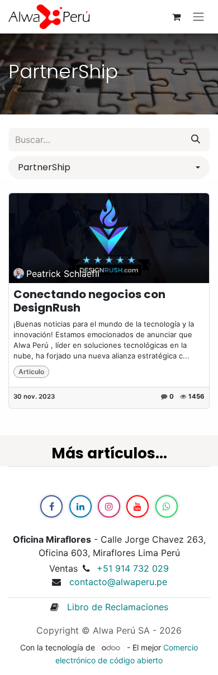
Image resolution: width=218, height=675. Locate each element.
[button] (109, 167)
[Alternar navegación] (198, 17)
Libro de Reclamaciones (113, 606)
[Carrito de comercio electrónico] (176, 17)
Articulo (31, 371)
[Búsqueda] (196, 139)
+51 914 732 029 (133, 568)
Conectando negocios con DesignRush (89, 301)
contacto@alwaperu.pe (118, 581)
